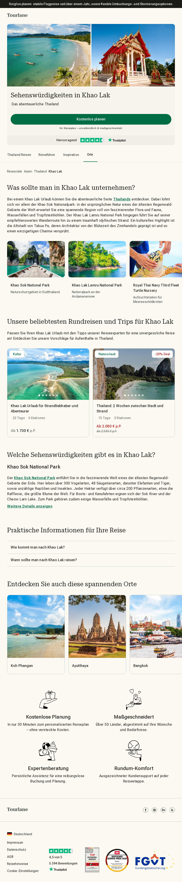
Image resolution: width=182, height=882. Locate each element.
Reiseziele (14, 171)
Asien (28, 171)
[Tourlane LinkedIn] (163, 810)
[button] (17, 15)
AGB (10, 856)
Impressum (15, 842)
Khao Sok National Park (34, 478)
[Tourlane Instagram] (154, 810)
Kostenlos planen (91, 119)
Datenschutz (16, 849)
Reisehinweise (17, 864)
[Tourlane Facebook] (145, 810)
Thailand (40, 171)
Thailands (122, 199)
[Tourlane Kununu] (172, 810)
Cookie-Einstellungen (23, 871)
